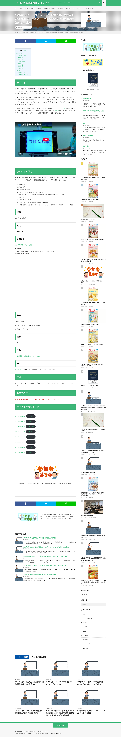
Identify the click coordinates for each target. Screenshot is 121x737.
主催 (20, 67)
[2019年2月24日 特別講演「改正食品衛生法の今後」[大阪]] (19, 577)
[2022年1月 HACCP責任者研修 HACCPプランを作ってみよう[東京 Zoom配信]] (19, 550)
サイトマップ (80, 8)
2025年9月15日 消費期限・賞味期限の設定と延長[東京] (39, 538)
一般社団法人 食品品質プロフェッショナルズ (28, 356)
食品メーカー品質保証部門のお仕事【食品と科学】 (93, 239)
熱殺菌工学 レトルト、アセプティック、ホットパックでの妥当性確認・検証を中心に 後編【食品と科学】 (93, 582)
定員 (20, 65)
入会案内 (46, 8)
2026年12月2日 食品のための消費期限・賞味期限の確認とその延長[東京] (29, 683)
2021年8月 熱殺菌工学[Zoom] (88, 472)
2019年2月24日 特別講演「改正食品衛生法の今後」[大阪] (40, 574)
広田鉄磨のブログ (87, 94)
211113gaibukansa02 (20, 421)
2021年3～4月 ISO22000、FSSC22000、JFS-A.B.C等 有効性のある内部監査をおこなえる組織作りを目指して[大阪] (93, 407)
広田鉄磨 (56, 110)
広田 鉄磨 (18, 369)
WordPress (59, 733)
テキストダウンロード (23, 74)
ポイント (19, 53)
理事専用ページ (70, 8)
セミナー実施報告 (29, 8)
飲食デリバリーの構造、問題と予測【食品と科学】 (93, 344)
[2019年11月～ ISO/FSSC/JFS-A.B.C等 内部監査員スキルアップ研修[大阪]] (19, 568)
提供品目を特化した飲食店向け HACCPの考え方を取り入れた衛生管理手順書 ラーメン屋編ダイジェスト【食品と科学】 (93, 494)
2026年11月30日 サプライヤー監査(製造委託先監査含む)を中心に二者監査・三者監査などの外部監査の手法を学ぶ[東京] (60, 713)
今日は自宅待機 (87, 98)
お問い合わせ (89, 8)
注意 (18, 70)
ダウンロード (31, 416)
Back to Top (60, 725)
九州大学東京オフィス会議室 (23, 245)
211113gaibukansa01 (20, 416)
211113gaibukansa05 (20, 437)
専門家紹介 (61, 8)
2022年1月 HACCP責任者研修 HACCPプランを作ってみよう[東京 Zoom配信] (46, 547)
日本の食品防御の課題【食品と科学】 (90, 324)
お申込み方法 (20, 72)
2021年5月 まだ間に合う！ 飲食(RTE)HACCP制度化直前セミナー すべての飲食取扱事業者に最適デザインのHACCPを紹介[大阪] (93, 559)
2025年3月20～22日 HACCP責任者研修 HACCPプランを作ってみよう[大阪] (45, 556)
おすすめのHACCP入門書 (93, 89)
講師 (20, 68)
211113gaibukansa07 (20, 447)
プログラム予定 (21, 55)
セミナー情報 (18, 8)
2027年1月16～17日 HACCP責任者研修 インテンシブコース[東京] (60, 683)
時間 (20, 59)
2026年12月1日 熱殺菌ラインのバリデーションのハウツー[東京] (91, 712)
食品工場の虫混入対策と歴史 (88, 219)
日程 (20, 57)
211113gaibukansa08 (20, 452)
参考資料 (38, 8)
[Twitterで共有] (46, 41)
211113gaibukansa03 (20, 426)
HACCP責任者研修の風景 (87, 515)
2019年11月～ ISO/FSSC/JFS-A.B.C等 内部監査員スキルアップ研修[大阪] (44, 565)
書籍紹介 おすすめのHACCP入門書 (89, 385)
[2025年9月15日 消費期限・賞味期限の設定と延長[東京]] (19, 540)
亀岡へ (84, 123)
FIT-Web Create (44, 733)
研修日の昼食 (86, 146)
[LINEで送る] (66, 41)
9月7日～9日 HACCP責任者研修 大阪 (93, 111)
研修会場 (21, 61)
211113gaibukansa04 (20, 431)
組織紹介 (53, 8)
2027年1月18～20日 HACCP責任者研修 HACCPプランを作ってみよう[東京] (90, 683)
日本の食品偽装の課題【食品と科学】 (90, 199)
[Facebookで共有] (25, 41)
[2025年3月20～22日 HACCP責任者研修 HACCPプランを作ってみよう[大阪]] (19, 559)
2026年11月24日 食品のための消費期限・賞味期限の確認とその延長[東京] (29, 712)
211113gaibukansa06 (20, 442)
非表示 (24, 50)
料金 (20, 63)
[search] (104, 604)
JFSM (63, 108)
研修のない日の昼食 (88, 135)
